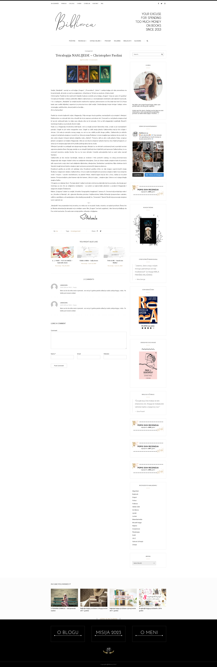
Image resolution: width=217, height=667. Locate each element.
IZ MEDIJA (87, 3)
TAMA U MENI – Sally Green (88, 260)
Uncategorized (75, 231)
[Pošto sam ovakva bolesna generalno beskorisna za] (158, 146)
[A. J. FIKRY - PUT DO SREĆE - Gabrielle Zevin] (62, 253)
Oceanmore (136, 529)
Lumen (134, 516)
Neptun (134, 526)
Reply (75, 287)
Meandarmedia (137, 519)
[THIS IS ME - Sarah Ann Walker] (115, 253)
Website (106, 354)
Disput (134, 497)
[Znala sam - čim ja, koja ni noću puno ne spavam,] (138, 157)
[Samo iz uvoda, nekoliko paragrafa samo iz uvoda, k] (138, 167)
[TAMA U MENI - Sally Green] (88, 253)
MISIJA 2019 (127, 41)
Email (79, 354)
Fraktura (135, 503)
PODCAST (108, 41)
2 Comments (94, 60)
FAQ (102, 3)
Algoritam (135, 491)
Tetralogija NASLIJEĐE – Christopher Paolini (89, 55)
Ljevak (134, 513)
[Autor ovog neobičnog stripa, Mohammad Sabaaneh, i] (148, 146)
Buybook (135, 494)
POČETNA (72, 41)
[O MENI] (148, 85)
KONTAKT (95, 3)
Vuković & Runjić (137, 541)
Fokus (134, 500)
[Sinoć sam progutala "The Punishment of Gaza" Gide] (158, 157)
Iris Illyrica (135, 510)
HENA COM (136, 507)
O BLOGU (71, 3)
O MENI (79, 3)
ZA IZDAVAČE (55, 3)
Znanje (134, 545)
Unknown (63, 285)
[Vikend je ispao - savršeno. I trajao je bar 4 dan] (148, 167)
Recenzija (58, 265)
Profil (134, 535)
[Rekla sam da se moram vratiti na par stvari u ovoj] (138, 146)
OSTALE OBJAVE (95, 41)
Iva (57, 231)
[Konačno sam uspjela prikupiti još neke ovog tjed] (148, 157)
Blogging (137, 41)
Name (53, 354)
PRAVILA (63, 3)
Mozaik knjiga (137, 522)
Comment (54, 330)
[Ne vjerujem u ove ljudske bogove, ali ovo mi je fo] (158, 167)
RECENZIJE (81, 41)
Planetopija (136, 532)
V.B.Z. (134, 538)
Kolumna (117, 41)
